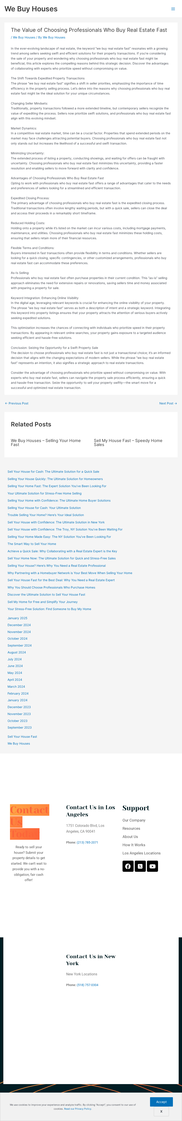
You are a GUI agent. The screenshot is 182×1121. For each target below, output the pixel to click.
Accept (161, 1102)
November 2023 (19, 714)
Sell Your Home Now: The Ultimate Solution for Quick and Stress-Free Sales (62, 558)
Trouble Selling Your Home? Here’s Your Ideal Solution (46, 515)
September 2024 (20, 645)
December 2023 (19, 707)
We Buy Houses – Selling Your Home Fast (46, 442)
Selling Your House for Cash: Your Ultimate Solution (44, 508)
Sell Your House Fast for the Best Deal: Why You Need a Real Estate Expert (61, 580)
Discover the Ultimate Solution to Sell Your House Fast (46, 594)
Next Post (168, 403)
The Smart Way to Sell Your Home (32, 544)
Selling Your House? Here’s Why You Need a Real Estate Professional (57, 565)
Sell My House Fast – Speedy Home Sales (128, 442)
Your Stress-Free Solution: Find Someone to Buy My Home (49, 609)
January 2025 (17, 618)
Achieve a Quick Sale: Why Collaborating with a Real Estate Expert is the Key (62, 551)
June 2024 (15, 666)
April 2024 (15, 679)
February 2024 (18, 693)
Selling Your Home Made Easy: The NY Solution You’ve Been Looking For (59, 536)
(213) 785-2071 (87, 842)
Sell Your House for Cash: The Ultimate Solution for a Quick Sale (53, 471)
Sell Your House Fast (22, 736)
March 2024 (16, 686)
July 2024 (15, 659)
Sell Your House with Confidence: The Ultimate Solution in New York (56, 522)
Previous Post (16, 403)
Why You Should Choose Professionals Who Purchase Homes (51, 587)
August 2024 (17, 652)
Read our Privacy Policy (77, 1108)
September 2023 (20, 727)
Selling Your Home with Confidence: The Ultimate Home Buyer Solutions (59, 500)
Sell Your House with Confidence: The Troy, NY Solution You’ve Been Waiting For (65, 529)
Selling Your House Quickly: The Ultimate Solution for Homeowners (55, 479)
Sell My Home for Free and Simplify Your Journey (43, 602)
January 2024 (18, 700)
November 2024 (19, 632)
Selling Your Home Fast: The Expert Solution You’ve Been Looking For (57, 486)
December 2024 (19, 625)
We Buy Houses (31, 8)
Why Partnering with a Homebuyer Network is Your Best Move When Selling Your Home (70, 573)
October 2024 (18, 638)
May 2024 (15, 673)
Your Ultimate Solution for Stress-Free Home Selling (44, 493)
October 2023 (18, 721)
